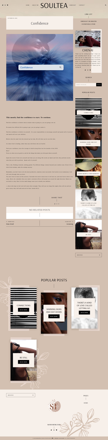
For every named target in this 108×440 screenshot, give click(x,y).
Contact (82, 5)
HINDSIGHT (73, 5)
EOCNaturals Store (88, 24)
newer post (11, 221)
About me (35, 5)
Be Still (88, 234)
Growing (70, 224)
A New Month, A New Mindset (88, 173)
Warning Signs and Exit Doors (88, 143)
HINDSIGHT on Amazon (88, 21)
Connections (88, 112)
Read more (23, 310)
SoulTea (54, 5)
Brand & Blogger (59, 438)
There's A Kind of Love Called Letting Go (89, 204)
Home (27, 5)
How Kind (10, 224)
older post (68, 221)
